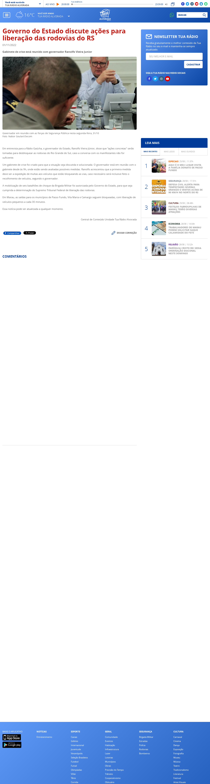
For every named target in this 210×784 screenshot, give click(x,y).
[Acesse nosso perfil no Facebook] (183, 3)
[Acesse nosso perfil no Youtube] (196, 3)
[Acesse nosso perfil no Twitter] (187, 3)
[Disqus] (69, 305)
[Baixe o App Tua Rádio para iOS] (201, 3)
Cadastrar (193, 64)
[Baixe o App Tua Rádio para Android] (206, 3)
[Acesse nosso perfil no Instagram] (192, 3)
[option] (150, 151)
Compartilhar (13, 233)
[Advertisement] (174, 112)
